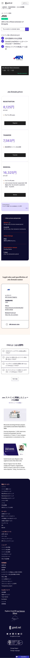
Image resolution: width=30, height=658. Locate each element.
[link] (7, 634)
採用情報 (4, 603)
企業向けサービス (6, 513)
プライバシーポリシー (7, 581)
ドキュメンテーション (7, 538)
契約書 (3, 569)
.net (13, 70)
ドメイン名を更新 (6, 551)
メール (3, 502)
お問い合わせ (5, 534)
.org (4, 70)
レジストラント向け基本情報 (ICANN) (11, 574)
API (2, 525)
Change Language (15, 650)
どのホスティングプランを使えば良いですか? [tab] (16, 352)
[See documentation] (9, 222)
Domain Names (11, 6)
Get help (15, 379)
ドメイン (4, 486)
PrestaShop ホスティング (8, 498)
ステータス (4, 536)
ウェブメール (5, 523)
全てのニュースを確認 (15, 402)
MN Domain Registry (11, 297)
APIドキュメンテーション (8, 541)
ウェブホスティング (6, 491)
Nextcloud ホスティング (8, 496)
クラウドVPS (5, 500)
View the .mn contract (11, 314)
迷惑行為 (4, 565)
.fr (8, 70)
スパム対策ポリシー (6, 579)
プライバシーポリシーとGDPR (9, 583)
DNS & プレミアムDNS (7, 507)
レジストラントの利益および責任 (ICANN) (12, 572)
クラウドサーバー (6, 556)
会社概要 (4, 592)
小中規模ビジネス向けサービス (9, 518)
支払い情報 (4, 576)
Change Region (14, 648)
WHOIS (3, 527)
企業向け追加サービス (7, 520)
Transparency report (7, 586)
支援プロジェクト (6, 594)
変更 (27, 208)
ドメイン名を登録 (6, 547)
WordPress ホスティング (8, 493)
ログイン (25, 3)
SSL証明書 (4, 505)
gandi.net (4, 6)
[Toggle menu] (2, 3)
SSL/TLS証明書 (5, 558)
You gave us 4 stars (15, 636)
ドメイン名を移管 (6, 549)
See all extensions (22, 73)
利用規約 (4, 567)
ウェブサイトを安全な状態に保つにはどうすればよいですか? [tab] (16, 364)
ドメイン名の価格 (20, 6)
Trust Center (5, 596)
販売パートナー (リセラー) (8, 516)
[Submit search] (27, 29)
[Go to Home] (8, 3)
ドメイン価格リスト (6, 489)
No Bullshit (4, 599)
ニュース (4, 601)
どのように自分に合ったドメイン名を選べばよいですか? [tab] (16, 358)
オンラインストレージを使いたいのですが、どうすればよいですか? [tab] (16, 371)
